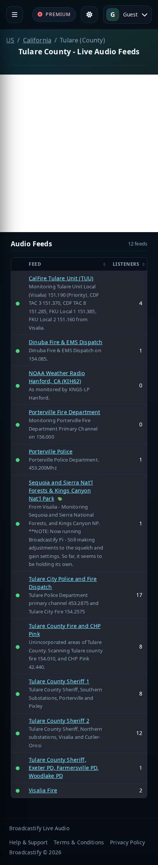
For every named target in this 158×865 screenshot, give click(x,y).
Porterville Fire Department (64, 412)
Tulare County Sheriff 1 (59, 681)
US (10, 40)
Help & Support (28, 842)
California (37, 40)
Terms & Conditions (79, 842)
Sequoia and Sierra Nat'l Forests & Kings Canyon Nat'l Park (61, 490)
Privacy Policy (127, 842)
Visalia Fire (43, 790)
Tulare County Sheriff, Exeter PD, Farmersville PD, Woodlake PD (64, 767)
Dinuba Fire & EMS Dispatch (65, 342)
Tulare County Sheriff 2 (59, 720)
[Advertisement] (79, 153)
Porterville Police (50, 451)
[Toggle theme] (89, 14)
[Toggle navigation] (14, 14)
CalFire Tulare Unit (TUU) (61, 278)
